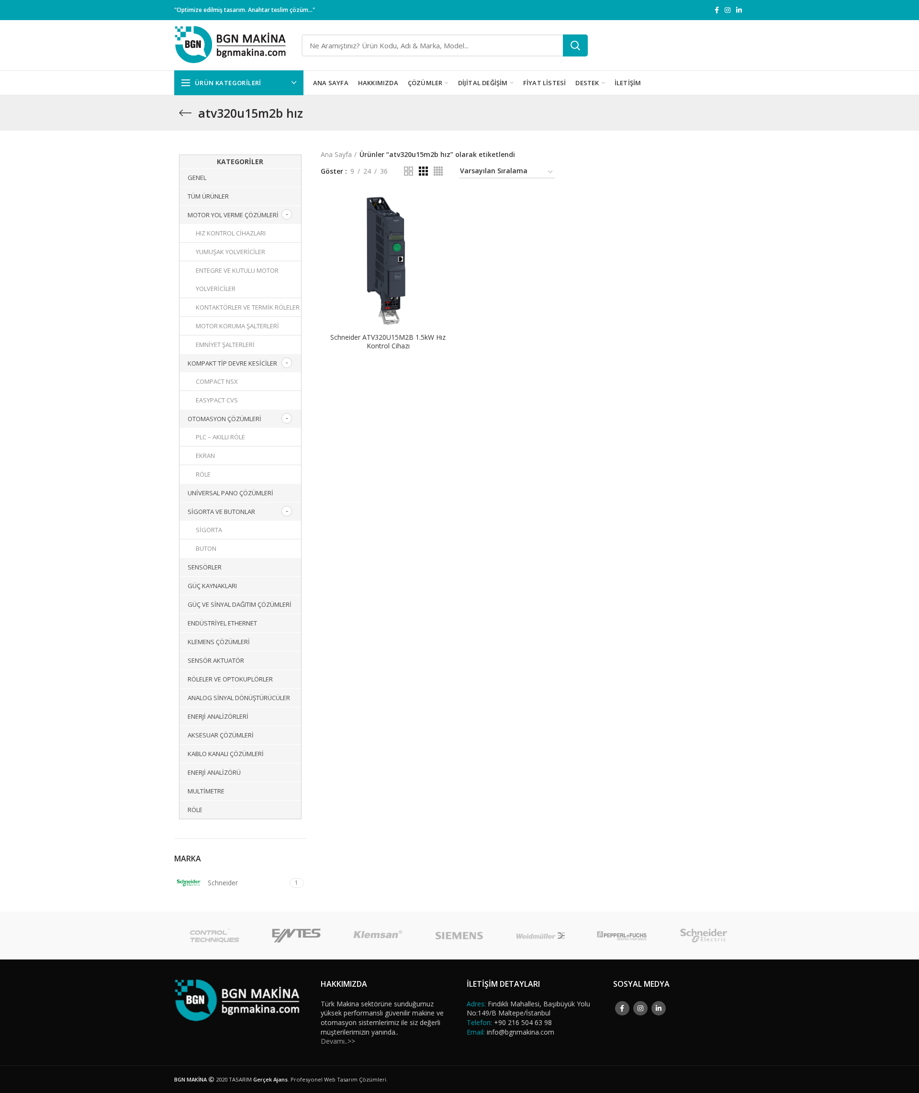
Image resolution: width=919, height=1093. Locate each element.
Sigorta (209, 529)
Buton (206, 548)
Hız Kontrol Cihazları (231, 233)
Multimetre (206, 791)
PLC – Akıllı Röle (220, 437)
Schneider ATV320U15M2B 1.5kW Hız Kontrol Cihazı (388, 341)
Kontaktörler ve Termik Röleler (248, 307)
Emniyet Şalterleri (225, 344)
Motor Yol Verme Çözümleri (233, 215)
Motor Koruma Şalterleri (237, 326)
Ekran (205, 455)
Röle (203, 474)
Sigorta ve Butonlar (221, 511)
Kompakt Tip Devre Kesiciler (232, 363)
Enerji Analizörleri (218, 716)
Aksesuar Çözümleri (221, 735)
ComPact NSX (217, 381)
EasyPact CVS (217, 400)
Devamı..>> (338, 1041)
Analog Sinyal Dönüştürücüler (239, 697)
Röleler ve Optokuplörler (230, 679)
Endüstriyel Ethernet (222, 623)
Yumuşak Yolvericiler (230, 251)
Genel (197, 177)
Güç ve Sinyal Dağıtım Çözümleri (239, 604)
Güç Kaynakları (212, 585)
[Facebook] (717, 10)
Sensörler (205, 567)
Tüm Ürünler (208, 196)
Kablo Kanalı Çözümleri (226, 753)
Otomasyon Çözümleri (224, 418)
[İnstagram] (727, 10)
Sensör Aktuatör (216, 660)
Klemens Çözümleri (219, 641)
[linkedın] (739, 10)
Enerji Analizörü (214, 772)
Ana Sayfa (336, 154)
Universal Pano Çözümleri (230, 493)
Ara (575, 45)
